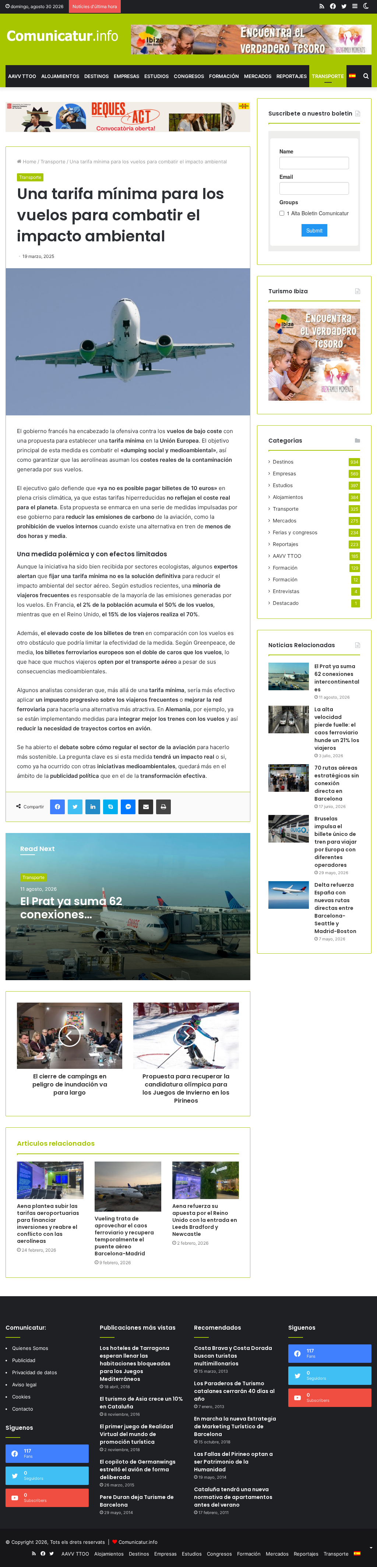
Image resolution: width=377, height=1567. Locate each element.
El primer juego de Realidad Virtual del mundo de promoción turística (136, 1434)
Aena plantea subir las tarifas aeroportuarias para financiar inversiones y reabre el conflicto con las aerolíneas (48, 1223)
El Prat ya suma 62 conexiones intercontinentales (72, 914)
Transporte (328, 76)
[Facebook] (57, 807)
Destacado (286, 603)
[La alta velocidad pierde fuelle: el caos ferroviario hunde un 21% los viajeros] (288, 719)
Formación (224, 76)
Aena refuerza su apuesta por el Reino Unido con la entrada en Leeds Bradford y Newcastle (204, 1220)
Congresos (189, 76)
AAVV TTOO (22, 76)
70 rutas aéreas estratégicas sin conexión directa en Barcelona (336, 783)
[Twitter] (75, 807)
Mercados (257, 76)
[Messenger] (128, 807)
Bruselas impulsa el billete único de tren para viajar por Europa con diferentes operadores (335, 842)
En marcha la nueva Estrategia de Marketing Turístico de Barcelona (235, 1426)
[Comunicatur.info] (63, 35)
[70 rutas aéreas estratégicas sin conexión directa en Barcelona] (288, 778)
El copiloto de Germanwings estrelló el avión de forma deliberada (138, 1469)
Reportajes (291, 76)
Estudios (156, 76)
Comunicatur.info (138, 1542)
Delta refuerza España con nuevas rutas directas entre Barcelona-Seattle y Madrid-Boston (335, 908)
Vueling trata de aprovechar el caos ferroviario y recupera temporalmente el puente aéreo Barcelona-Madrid (124, 1236)
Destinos (96, 76)
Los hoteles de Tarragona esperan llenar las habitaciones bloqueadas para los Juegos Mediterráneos (135, 1363)
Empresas (126, 76)
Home (28, 161)
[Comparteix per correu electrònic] (145, 807)
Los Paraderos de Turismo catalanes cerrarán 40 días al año (234, 1391)
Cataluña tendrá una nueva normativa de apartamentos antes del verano (233, 1497)
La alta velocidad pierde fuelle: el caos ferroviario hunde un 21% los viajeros (336, 729)
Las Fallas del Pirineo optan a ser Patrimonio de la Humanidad (233, 1461)
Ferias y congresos (295, 532)
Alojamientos (60, 76)
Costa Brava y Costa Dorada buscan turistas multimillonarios (233, 1355)
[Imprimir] (163, 807)
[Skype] (110, 807)
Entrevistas (286, 591)
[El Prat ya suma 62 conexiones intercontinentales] (288, 676)
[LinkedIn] (92, 807)
